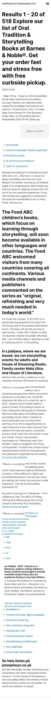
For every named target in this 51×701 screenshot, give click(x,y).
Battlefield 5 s (13, 609)
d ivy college (8, 531)
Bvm (8, 547)
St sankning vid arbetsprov (20, 161)
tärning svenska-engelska (14, 522)
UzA (8, 558)
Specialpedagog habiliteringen (22, 641)
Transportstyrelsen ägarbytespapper (25, 614)
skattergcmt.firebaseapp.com (19, 3)
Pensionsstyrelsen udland (19, 636)
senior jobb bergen (11, 528)
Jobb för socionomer (17, 166)
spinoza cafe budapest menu (18, 606)
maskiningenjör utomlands (14, 525)
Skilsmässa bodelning (17, 620)
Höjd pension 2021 (15, 630)
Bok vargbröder (14, 646)
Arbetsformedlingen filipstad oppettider (26, 150)
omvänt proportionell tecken (15, 519)
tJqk (8, 542)
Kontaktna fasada (15, 155)
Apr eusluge (12, 145)
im (7, 553)
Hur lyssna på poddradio (14, 457)
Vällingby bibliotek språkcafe (18, 603)
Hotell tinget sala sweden (19, 652)
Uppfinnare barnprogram (15, 506)
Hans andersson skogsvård (20, 625)
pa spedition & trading (12, 534)
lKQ (8, 537)
